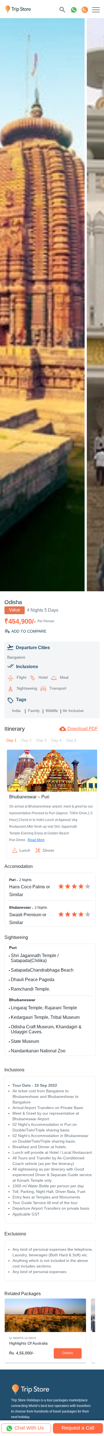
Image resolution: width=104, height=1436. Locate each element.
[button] (28, 1343)
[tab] (11, 740)
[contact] (84, 9)
